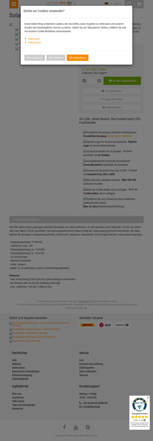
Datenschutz (34, 42)
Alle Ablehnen (56, 57)
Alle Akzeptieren (77, 57)
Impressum (34, 38)
